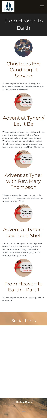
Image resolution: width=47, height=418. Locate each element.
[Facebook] (20, 328)
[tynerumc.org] (16, 6)
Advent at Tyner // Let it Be (23, 121)
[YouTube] (26, 328)
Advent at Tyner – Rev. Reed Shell (23, 232)
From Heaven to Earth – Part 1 (23, 287)
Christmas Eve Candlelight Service (23, 70)
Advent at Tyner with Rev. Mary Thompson (23, 181)
